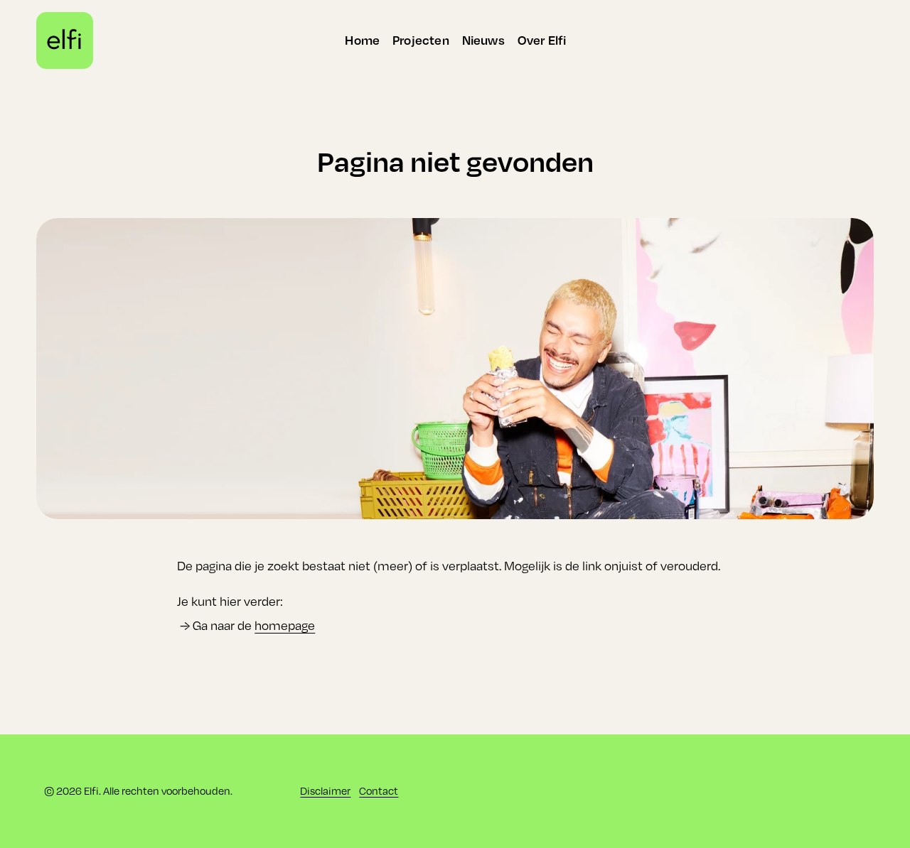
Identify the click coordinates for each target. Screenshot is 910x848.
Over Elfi (542, 40)
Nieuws (483, 40)
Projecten (420, 40)
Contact (378, 790)
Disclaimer (325, 790)
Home (362, 40)
